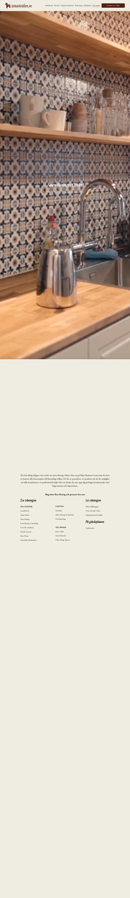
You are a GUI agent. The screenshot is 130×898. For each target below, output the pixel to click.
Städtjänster (87, 5)
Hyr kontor (96, 5)
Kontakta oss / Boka (113, 5)
